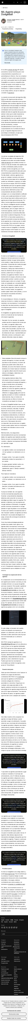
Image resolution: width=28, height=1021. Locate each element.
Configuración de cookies (14, 1010)
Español (6, 921)
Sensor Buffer (14, 392)
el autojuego (20, 676)
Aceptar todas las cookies (14, 1018)
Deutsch (7, 919)
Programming (19, 28)
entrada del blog (12, 69)
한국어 (15, 921)
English (2, 919)
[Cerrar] (27, 997)
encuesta (14, 894)
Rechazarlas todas (14, 1014)
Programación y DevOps (7, 28)
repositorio (11, 92)
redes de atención (6, 162)
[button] (14, 27)
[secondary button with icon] (24, 2)
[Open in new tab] (13, 946)
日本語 (11, 919)
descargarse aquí (10, 874)
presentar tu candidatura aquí (16, 884)
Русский (11, 921)
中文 (2, 921)
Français (16, 919)
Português (21, 919)
